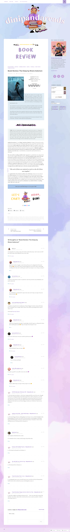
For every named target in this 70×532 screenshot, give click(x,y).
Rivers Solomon (27, 220)
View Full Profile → (54, 70)
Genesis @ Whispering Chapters (18, 302)
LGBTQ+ (28, 66)
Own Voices (37, 66)
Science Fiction (11, 68)
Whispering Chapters (16, 311)
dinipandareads (16, 261)
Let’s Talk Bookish (23, 1)
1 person (12, 283)
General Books (22, 66)
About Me (11, 1)
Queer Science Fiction (19, 220)
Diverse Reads (22, 219)
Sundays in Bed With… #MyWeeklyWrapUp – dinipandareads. (24, 413)
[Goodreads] (54, 76)
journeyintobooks (15, 333)
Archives (52, 101)
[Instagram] (62, 76)
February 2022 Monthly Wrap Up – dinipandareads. (22, 446)
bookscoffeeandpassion (16, 368)
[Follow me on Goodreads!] (23, 205)
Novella (32, 66)
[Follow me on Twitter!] (29, 205)
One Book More (15, 276)
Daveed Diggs (16, 219)
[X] (58, 76)
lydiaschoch (14, 432)
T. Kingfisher (53, 92)
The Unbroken (54, 87)
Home (7, 1)
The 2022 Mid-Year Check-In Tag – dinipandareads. (22, 461)
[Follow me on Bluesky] (25, 205)
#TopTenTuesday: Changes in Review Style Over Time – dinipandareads (26, 492)
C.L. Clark (53, 88)
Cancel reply (41, 509)
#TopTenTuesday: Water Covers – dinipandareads (22, 476)
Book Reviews (11, 66)
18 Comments (30, 73)
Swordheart (53, 91)
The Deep (38, 220)
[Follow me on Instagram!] (27, 205)
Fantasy (16, 66)
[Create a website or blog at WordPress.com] (4, 529)
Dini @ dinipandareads (21, 73)
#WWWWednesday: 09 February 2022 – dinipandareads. (22, 392)
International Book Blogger (31, 219)
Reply (41, 521)
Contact (16, 1)
